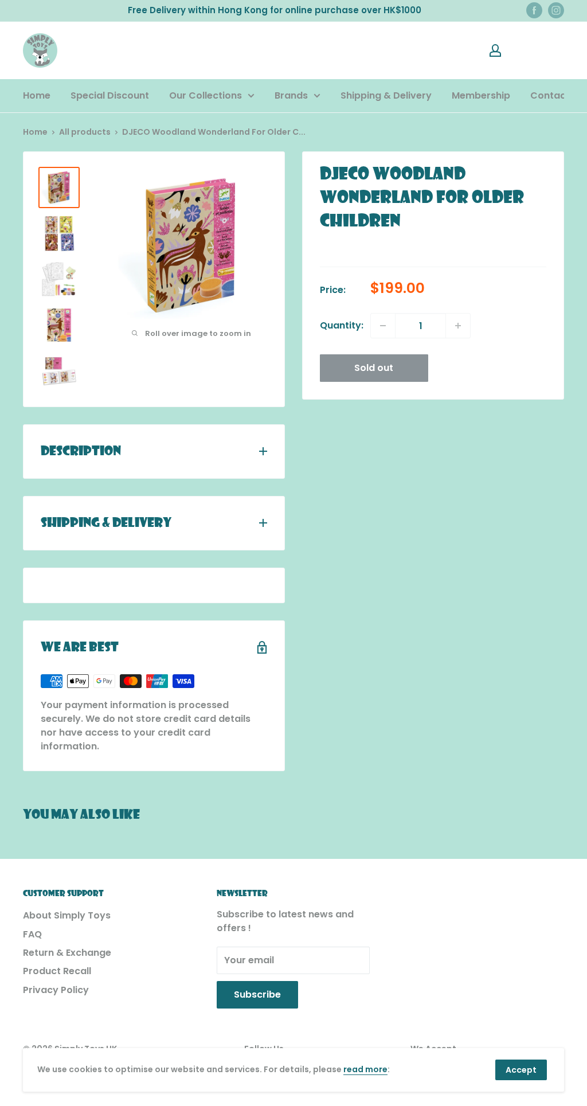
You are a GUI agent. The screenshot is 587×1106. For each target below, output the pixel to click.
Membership (481, 95)
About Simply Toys (67, 915)
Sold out (373, 367)
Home (36, 95)
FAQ (32, 934)
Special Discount (110, 95)
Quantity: (341, 325)
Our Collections (205, 95)
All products (85, 132)
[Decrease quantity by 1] (383, 326)
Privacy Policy (56, 989)
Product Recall (57, 971)
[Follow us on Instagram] (556, 10)
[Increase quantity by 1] (458, 326)
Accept (521, 1070)
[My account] (495, 50)
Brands (291, 95)
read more (365, 1069)
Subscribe (257, 994)
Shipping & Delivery (386, 95)
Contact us (556, 95)
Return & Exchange (67, 952)
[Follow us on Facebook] (534, 10)
